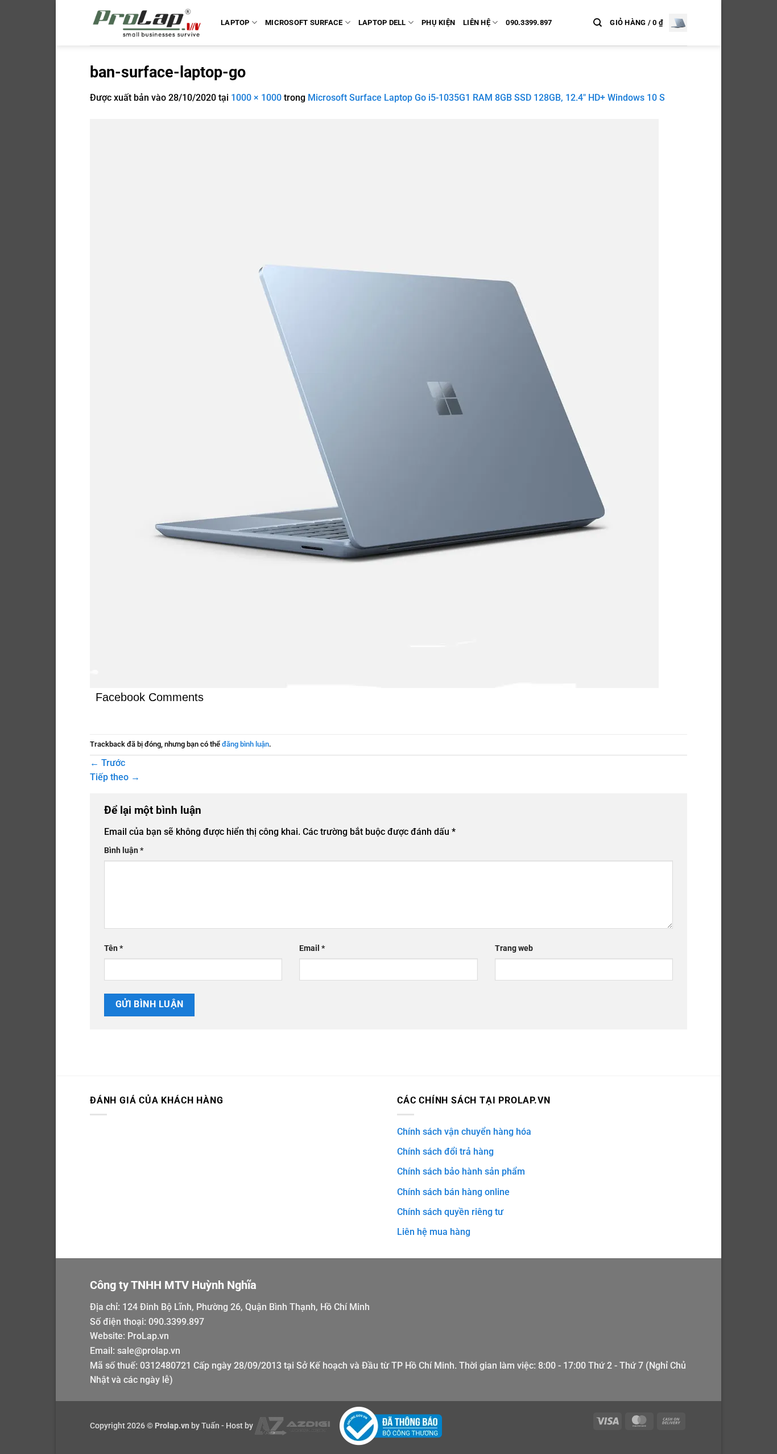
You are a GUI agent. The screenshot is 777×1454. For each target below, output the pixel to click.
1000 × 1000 (256, 97)
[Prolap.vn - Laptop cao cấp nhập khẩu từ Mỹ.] (147, 23)
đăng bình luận (245, 744)
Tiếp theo (115, 777)
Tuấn (210, 1425)
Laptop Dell (382, 22)
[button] (648, 23)
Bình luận (123, 850)
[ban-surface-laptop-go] (374, 402)
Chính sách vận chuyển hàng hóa (464, 1131)
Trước (107, 762)
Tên (113, 948)
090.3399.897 (529, 22)
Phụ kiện (438, 22)
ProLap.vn (148, 1336)
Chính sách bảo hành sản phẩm (461, 1171)
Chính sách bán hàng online (453, 1192)
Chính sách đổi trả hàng (445, 1151)
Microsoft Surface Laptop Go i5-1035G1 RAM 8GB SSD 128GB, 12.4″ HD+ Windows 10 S (486, 97)
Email (312, 948)
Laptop (235, 22)
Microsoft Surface (303, 22)
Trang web (514, 948)
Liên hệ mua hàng (433, 1231)
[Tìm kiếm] (597, 23)
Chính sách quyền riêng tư (450, 1211)
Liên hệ (476, 22)
